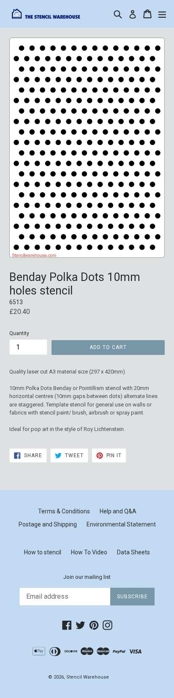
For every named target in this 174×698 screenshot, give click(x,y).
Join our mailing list (87, 577)
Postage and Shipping (48, 524)
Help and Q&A (118, 511)
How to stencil (42, 552)
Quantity (19, 333)
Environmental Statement (121, 524)
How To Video (89, 552)
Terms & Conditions (64, 511)
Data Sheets (133, 552)
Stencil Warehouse (87, 677)
